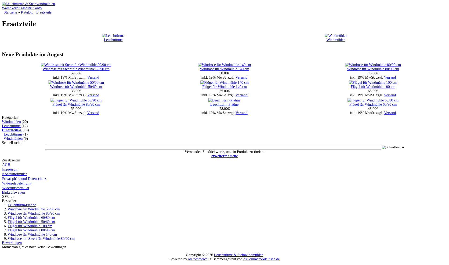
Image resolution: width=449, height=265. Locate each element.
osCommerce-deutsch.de (261, 259)
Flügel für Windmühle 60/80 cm (373, 104)
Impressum (10, 169)
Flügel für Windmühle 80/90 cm (76, 104)
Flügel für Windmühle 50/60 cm (31, 222)
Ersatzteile (43, 12)
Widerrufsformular (15, 188)
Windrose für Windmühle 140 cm (224, 69)
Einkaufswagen (13, 192)
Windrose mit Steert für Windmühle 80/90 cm (76, 69)
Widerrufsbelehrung (16, 183)
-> (12, 130)
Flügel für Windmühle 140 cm (224, 87)
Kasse (22, 8)
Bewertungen (12, 243)
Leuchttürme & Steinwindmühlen (238, 255)
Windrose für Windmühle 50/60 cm (76, 87)
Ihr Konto (34, 8)
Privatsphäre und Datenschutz (24, 179)
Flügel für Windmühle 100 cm (373, 87)
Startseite (10, 12)
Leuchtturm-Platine (224, 104)
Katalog (27, 12)
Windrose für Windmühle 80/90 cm (373, 69)
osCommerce (197, 259)
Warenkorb (10, 8)
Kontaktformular (14, 174)
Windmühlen (335, 40)
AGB (6, 165)
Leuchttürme (113, 40)
